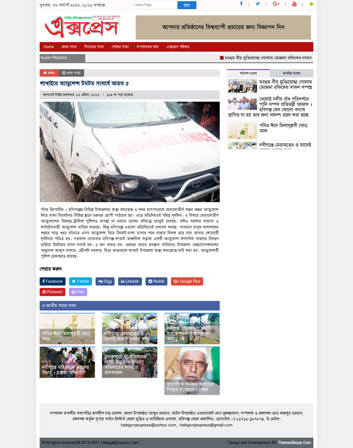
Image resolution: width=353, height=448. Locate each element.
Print (79, 292)
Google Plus (189, 281)
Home (48, 46)
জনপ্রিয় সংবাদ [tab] (291, 73)
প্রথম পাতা (69, 46)
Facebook (54, 281)
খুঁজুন (186, 5)
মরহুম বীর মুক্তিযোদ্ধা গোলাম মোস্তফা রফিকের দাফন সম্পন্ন (265, 58)
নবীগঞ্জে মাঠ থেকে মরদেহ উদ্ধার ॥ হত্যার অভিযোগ (65, 370)
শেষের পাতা (120, 46)
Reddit (158, 281)
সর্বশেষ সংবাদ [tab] (248, 73)
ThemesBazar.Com (294, 442)
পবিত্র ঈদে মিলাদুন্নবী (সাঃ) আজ (66, 336)
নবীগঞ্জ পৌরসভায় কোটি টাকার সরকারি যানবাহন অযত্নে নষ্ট (189, 333)
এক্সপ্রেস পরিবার (177, 46)
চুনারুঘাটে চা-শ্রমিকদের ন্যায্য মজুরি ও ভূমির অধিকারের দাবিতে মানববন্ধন (125, 365)
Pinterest (54, 292)
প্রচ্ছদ (51, 73)
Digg (107, 281)
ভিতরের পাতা (94, 46)
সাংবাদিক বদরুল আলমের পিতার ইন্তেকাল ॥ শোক (190, 387)
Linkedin (131, 281)
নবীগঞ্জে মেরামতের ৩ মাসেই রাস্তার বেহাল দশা (126, 336)
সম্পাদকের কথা (147, 46)
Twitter (82, 281)
